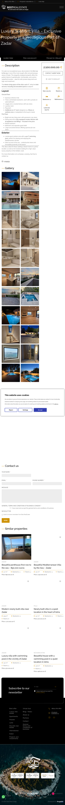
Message (5, 487)
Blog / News (27, 712)
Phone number (38, 480)
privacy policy (40, 692)
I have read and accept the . (44, 691)
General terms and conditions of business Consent (22, 506)
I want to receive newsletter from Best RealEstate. (16, 514)
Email (4, 480)
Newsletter (6, 511)
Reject (11, 410)
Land (11, 723)
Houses (12, 719)
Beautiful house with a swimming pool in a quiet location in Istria (45, 659)
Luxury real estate (13, 712)
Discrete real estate (14, 726)
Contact (26, 721)
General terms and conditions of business (27, 726)
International (14, 730)
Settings (25, 410)
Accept (40, 410)
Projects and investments (14, 737)
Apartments (13, 716)
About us (26, 715)
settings (56, 404)
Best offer (13, 708)
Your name (6, 472)
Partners (26, 718)
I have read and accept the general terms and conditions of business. (33, 508)
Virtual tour (27, 708)
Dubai (11, 734)
